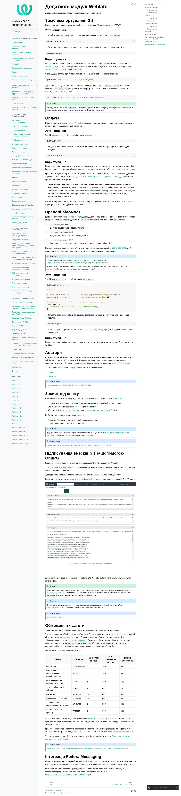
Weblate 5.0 (16, 424)
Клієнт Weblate (17, 103)
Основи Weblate (18, 42)
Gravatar (51, 373)
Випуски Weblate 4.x (20, 428)
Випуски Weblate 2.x (20, 436)
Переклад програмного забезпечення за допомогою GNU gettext (23, 245)
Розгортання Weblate (20, 126)
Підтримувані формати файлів (21, 87)
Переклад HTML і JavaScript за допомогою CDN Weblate (24, 258)
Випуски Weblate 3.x (20, 432)
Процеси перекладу (20, 76)
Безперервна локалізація (22, 156)
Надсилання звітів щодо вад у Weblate (24, 339)
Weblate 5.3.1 (17, 392)
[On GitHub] (135, 791)
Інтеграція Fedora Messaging (155, 44)
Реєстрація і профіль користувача (20, 47)
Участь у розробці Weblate (22, 302)
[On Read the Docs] (132, 791)
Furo (72, 793)
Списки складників (19, 201)
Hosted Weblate (75, 123)
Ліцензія (15, 371)
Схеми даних (17, 349)
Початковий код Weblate (21, 318)
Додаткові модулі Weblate (23, 205)
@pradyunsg (64, 793)
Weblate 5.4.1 (17, 384)
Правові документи (19, 223)
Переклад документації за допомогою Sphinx (22, 252)
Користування (152, 13)
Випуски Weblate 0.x (20, 443)
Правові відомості (151, 23)
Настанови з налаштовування (18, 121)
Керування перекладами (22, 279)
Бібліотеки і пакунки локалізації (24, 263)
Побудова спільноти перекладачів (20, 274)
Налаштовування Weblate (22, 209)
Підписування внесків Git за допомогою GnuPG (154, 38)
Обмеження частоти (152, 42)
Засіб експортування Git (153, 7)
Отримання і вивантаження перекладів (23, 59)
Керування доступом (20, 144)
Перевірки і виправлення (22, 68)
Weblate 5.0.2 (17, 416)
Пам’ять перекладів (19, 181)
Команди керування (20, 193)
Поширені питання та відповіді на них (24, 81)
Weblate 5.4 (16, 388)
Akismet (118, 398)
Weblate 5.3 (16, 396)
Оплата (147, 15)
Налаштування (18, 185)
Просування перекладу (21, 287)
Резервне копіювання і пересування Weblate (21, 135)
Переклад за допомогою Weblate (21, 53)
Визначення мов (18, 152)
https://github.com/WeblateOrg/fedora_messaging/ (68, 775)
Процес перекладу (19, 164)
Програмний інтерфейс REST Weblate (23, 98)
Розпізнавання (17, 140)
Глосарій (15, 64)
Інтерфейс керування (20, 213)
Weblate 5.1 (16, 412)
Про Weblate (17, 367)
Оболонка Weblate (19, 334)
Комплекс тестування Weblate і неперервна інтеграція (24, 344)
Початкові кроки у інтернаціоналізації (19, 235)
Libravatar (52, 376)
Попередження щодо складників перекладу (20, 268)
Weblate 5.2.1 (17, 400)
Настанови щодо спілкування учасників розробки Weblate (23, 307)
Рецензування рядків (20, 283)
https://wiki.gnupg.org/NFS (56, 607)
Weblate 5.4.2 (17, 381)
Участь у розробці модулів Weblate (22, 362)
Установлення (152, 10)
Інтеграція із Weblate (20, 240)
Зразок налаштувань (20, 189)
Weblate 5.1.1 (17, 408)
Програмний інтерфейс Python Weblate (24, 108)
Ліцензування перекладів (22, 160)
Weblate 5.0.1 (17, 420)
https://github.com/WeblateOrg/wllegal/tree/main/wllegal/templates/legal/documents (77, 263)
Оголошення (17, 197)
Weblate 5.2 (16, 404)
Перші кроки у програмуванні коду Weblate (23, 313)
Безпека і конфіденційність (22, 357)
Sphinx (54, 793)
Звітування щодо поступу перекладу (22, 292)
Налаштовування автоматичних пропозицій (24, 172)
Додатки (15, 177)
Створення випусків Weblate (23, 353)
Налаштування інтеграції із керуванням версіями (22, 93)
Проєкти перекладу (19, 148)
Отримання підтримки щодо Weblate (23, 218)
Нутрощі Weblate (18, 326)
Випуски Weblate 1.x (20, 440)
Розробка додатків (19, 330)
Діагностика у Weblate (20, 322)
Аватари (148, 32)
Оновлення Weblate (20, 130)
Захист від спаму (150, 34)
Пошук (14, 72)
